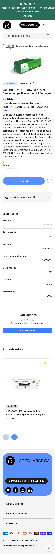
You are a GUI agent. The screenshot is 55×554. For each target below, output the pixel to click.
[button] (44, 25)
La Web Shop (31, 546)
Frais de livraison (10, 103)
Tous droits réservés (30, 540)
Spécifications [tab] (10, 213)
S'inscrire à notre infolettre (26, 481)
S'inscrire (27, 16)
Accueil (5, 44)
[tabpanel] (27, 258)
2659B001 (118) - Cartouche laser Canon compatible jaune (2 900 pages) (25, 46)
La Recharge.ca (15, 540)
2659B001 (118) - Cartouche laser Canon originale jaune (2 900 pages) (25, 413)
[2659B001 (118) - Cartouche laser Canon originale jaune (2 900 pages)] (26, 384)
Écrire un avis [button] (27, 330)
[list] (27, 65)
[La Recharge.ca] (27, 457)
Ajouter (24, 181)
